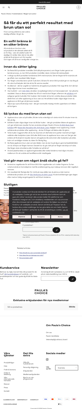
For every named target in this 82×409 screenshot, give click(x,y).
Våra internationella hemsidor (9, 379)
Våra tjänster (9, 354)
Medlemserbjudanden (31, 374)
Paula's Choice (6, 14)
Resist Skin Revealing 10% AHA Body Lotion (33, 127)
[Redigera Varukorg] (78, 7)
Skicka (72, 307)
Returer (7, 384)
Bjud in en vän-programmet (28, 378)
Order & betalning (7, 373)
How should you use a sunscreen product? (33, 253)
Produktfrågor (9, 362)
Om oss (49, 332)
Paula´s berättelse (52, 336)
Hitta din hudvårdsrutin (28, 363)
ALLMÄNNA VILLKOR (9, 399)
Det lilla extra (28, 354)
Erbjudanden (28, 371)
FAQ (5, 366)
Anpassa (21, 217)
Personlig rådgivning (30, 367)
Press (6, 387)
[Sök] (9, 7)
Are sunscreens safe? (26, 258)
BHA (28, 91)
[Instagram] (47, 359)
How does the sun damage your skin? (31, 255)
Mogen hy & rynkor (30, 14)
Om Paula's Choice (58, 325)
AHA (24, 91)
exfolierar (70, 93)
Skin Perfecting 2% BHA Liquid (41, 174)
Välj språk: (48, 367)
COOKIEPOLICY (34, 399)
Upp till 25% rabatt (42, 2)
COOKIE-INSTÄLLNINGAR (10, 404)
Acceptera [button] (41, 217)
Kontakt (6, 391)
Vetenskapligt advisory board (56, 339)
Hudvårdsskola (17, 14)
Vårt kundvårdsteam (11, 274)
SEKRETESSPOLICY (22, 399)
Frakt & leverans (10, 369)
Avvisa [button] (60, 217)
